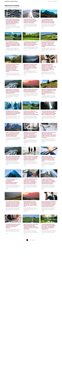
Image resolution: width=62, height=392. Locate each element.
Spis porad (50, 1)
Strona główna (55, 1)
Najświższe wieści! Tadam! (11, 1)
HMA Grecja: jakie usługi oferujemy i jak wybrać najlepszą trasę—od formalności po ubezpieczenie (31, 90)
